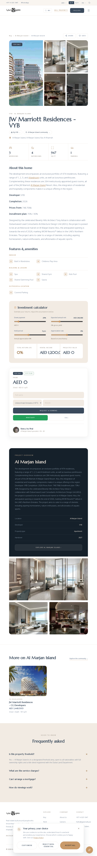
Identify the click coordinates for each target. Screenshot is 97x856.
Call (66, 418)
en (83, 3)
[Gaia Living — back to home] (13, 813)
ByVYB (16, 132)
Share (70, 36)
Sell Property (61, 10)
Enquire (77, 10)
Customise (27, 845)
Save (84, 36)
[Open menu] (88, 10)
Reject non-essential (49, 845)
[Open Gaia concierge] (89, 849)
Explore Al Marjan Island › (48, 547)
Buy (10, 36)
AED (63, 3)
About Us (63, 817)
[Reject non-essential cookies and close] (78, 828)
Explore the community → (79, 659)
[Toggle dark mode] (89, 2)
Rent (45, 822)
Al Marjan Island (21, 36)
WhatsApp (25, 3)
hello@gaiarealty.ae (83, 822)
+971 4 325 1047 (12, 3)
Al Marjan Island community (39, 132)
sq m (76, 3)
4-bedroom (33, 177)
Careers (63, 822)
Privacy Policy (38, 837)
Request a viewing (48, 410)
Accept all (70, 845)
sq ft (71, 3)
